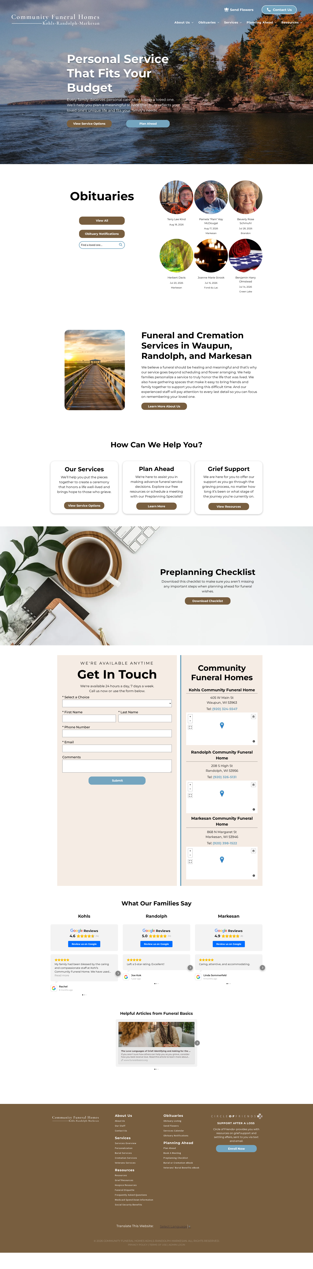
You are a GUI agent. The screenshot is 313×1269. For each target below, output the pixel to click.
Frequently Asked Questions (131, 1194)
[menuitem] (184, 22)
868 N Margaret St (222, 832)
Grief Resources (124, 1180)
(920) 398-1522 (225, 843)
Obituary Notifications (176, 1135)
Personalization (124, 1148)
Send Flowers (171, 1125)
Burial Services (123, 1153)
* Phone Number (76, 727)
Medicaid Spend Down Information (134, 1199)
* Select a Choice (75, 697)
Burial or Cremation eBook (178, 1162)
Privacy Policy (137, 1244)
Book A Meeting (172, 1153)
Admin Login (177, 1244)
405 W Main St (222, 698)
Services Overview (125, 1143)
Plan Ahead (170, 1148)
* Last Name (128, 712)
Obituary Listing (172, 1120)
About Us (120, 1120)
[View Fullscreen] (190, 727)
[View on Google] (54, 988)
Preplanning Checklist (176, 1157)
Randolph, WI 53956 (222, 771)
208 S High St (222, 766)
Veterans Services (125, 1162)
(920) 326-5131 (225, 777)
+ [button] (190, 716)
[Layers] (253, 716)
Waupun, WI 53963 (222, 702)
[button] (50, 973)
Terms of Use (158, 1244)
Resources (121, 1175)
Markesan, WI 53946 (222, 837)
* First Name (72, 712)
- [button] (190, 721)
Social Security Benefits (128, 1204)
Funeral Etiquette (124, 1189)
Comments (71, 757)
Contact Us (121, 1130)
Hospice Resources (126, 1185)
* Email (68, 742)
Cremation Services (126, 1157)
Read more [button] (62, 975)
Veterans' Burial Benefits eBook (181, 1167)
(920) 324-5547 (224, 709)
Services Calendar (174, 1130)
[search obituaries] (121, 245)
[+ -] (222, 728)
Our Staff (120, 1125)
